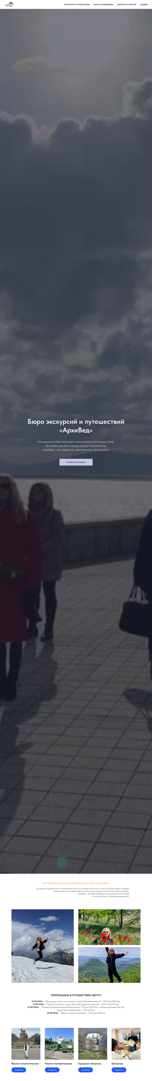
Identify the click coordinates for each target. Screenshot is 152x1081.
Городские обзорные (89, 1063)
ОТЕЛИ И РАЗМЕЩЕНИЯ (103, 4)
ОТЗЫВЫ (144, 4)
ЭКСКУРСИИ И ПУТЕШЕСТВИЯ (76, 4)
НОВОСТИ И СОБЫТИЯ (126, 4)
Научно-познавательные (58, 1063)
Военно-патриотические (25, 1063)
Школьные (117, 1063)
